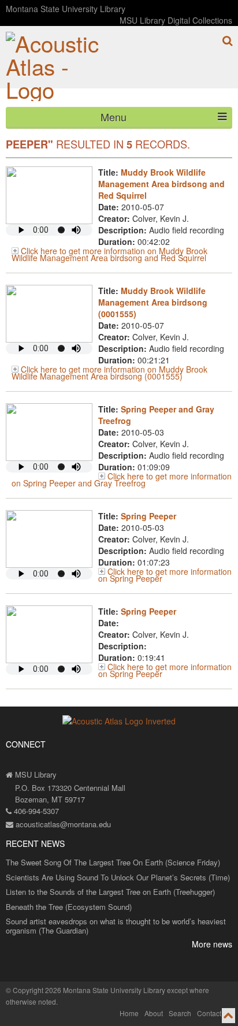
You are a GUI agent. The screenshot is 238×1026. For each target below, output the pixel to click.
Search (180, 1013)
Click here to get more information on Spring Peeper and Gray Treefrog (122, 479)
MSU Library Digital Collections (176, 20)
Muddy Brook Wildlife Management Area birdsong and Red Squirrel (161, 183)
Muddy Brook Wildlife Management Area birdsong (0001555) (152, 302)
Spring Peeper (148, 516)
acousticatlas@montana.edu (62, 824)
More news (212, 944)
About (153, 1013)
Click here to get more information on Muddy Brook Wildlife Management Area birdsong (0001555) (109, 372)
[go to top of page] (228, 1015)
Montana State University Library (65, 8)
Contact (209, 1013)
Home (129, 1013)
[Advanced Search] (227, 41)
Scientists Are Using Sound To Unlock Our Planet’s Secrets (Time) (118, 877)
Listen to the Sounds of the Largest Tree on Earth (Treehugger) (110, 891)
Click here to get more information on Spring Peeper (165, 575)
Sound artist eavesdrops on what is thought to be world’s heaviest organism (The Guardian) (116, 926)
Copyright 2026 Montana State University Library (89, 990)
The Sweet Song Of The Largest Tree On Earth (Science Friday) (113, 862)
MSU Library (35, 774)
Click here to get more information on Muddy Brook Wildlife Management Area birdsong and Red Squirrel (109, 254)
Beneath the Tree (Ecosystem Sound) (69, 906)
